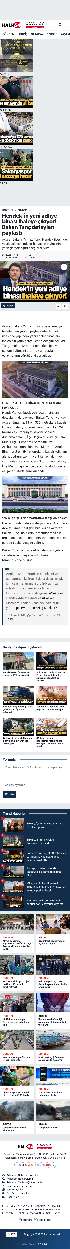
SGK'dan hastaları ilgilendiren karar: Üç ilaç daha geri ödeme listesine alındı (49, 742)
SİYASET (52, 34)
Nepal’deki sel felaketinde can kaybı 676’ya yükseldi (16, 673)
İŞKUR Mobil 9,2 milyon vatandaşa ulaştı (50, 1093)
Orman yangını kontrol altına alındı (14, 1129)
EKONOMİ (24, 1209)
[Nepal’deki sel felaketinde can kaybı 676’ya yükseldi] (18, 661)
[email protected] (36, 1157)
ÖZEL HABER (53, 1213)
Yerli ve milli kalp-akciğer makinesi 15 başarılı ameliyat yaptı (16, 984)
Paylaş (10, 305)
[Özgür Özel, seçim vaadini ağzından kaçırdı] (53, 924)
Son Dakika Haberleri (18, 1193)
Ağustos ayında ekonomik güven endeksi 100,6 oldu (16, 1093)
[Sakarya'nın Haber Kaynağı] (23, 25)
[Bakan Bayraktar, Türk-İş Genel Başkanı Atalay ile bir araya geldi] (53, 964)
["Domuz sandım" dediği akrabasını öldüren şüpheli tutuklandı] (53, 1002)
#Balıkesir (49, 598)
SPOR (22, 1213)
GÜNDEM (8, 34)
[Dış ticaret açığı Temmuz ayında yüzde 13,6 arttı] (53, 1040)
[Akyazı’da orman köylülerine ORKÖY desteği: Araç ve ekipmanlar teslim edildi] (17, 924)
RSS (13, 1234)
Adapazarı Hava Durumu (20, 1178)
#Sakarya (56, 593)
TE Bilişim (43, 1244)
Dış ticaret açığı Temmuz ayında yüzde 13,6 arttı (51, 1058)
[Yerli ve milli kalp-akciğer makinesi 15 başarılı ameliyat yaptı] (17, 964)
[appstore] (26, 1220)
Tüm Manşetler (15, 1189)
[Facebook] (17, 1165)
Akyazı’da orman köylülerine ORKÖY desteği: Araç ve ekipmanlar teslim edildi (17, 945)
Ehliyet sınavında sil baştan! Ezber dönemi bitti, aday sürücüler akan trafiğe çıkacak (50, 676)
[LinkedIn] (41, 1165)
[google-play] (43, 1220)
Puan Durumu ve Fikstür (19, 1186)
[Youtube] (47, 1165)
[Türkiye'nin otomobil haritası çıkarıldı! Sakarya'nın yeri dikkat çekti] (18, 726)
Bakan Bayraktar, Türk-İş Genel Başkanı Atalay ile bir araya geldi (52, 984)
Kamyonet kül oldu (48, 1127)
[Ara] (60, 25)
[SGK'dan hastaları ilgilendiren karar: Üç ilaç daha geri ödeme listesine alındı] (51, 726)
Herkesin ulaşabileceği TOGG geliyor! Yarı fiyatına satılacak (18, 709)
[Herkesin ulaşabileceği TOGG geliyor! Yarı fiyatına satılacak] (18, 695)
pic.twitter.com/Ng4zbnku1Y (36, 608)
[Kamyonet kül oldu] (53, 1111)
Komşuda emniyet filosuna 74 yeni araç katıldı (16, 1058)
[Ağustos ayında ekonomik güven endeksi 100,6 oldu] (17, 1076)
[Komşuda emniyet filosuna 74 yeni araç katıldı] (17, 1040)
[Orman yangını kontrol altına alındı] (17, 1111)
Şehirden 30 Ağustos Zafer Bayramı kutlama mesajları (50, 708)
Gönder (9, 794)
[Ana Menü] (65, 25)
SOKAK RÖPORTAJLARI (47, 1209)
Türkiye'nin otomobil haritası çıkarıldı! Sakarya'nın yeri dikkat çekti (17, 741)
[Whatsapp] (53, 1165)
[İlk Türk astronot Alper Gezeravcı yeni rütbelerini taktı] (17, 1002)
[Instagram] (35, 1165)
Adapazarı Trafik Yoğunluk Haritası (25, 1182)
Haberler (8, 210)
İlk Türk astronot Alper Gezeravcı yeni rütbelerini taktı (16, 1022)
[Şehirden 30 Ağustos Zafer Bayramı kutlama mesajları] (51, 695)
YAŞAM (65, 34)
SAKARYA (37, 34)
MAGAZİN (35, 1213)
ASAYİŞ (22, 34)
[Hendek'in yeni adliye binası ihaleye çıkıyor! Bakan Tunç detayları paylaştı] (35, 281)
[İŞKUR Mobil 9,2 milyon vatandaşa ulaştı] (53, 1076)
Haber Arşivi (13, 1196)
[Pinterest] (29, 1165)
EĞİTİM (9, 1213)
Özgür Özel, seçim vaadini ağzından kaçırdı (51, 942)
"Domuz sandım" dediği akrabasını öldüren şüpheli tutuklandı (52, 1022)
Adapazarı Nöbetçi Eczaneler (22, 1175)
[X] (23, 1165)
